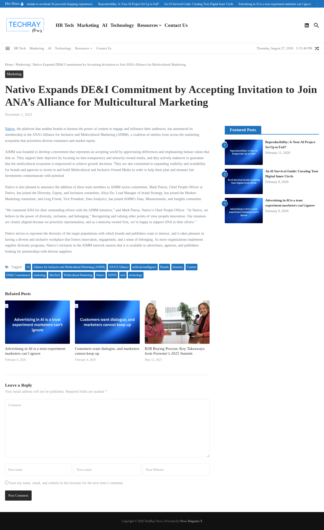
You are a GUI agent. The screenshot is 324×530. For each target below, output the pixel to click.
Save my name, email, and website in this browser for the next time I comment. (66, 483)
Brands (164, 267)
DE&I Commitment (18, 275)
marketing (40, 275)
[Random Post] (317, 48)
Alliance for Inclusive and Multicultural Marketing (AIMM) (69, 267)
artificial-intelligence (144, 267)
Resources (147, 25)
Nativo (10, 129)
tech (122, 275)
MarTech (54, 275)
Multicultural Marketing (78, 275)
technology (135, 275)
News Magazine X (191, 521)
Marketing (88, 25)
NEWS (112, 275)
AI (104, 25)
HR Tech (65, 25)
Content (191, 267)
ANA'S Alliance (119, 267)
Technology (122, 25)
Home (9, 64)
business (178, 267)
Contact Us (176, 25)
